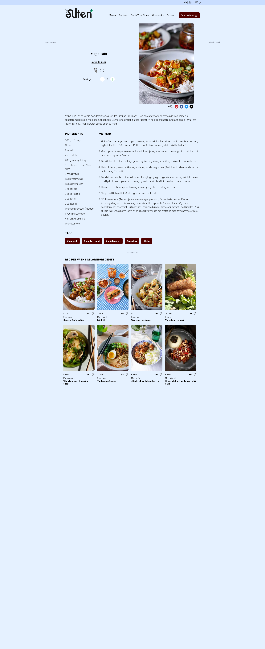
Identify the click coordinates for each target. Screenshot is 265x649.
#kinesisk (72, 241)
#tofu (147, 241)
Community (158, 15)
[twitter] (191, 107)
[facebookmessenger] (186, 107)
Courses (171, 15)
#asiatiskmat (113, 241)
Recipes (123, 15)
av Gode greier (99, 62)
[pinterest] (176, 107)
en (190, 2)
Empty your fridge (140, 15)
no (185, 2)
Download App (187, 15)
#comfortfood (92, 241)
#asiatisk (132, 241)
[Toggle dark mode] (196, 2)
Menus (112, 15)
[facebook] (181, 107)
